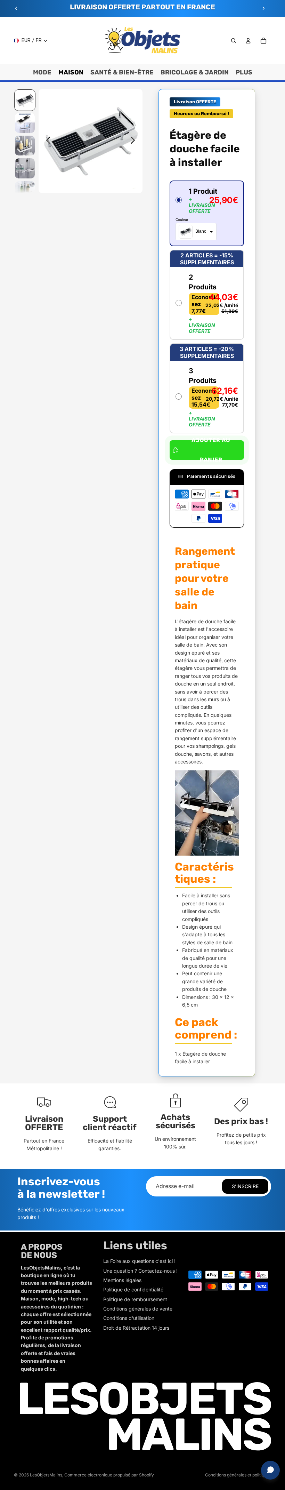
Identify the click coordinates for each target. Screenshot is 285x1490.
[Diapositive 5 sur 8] (25, 191)
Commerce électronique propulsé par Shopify (109, 1474)
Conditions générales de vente (137, 1309)
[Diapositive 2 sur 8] (25, 123)
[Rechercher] (233, 40)
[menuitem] (244, 72)
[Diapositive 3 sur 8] (25, 145)
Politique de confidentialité (133, 1289)
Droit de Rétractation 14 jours (136, 1328)
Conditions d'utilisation (128, 1318)
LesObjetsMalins (46, 1474)
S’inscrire (245, 1186)
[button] (207, 213)
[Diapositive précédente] (16, 8)
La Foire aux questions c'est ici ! (139, 1261)
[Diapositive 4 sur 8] (25, 168)
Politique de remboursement (135, 1299)
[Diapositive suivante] (263, 8)
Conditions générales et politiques (238, 1474)
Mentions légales (122, 1280)
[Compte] (248, 40)
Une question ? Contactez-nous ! (140, 1271)
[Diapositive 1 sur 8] (25, 100)
